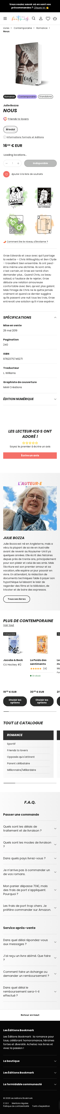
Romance (42, 28)
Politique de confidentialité (16, 1106)
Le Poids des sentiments (38, 662)
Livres (6, 28)
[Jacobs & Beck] (15, 644)
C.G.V (6, 1103)
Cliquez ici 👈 (40, 9)
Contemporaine (23, 28)
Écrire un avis (30, 455)
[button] (54, 18)
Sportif (11, 744)
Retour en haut (30, 1015)
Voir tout (8, 625)
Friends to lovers (18, 119)
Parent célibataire (18, 763)
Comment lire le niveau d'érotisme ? (27, 241)
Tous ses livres (17, 599)
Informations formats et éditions (25, 137)
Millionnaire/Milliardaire (21, 770)
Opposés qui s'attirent (21, 757)
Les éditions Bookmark (21, 1098)
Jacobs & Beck (13, 660)
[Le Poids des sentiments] (42, 644)
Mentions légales (20, 1103)
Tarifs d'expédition (41, 1106)
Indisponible (40, 163)
